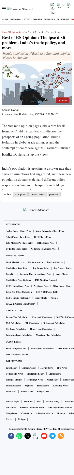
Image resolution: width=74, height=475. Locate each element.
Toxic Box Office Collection (19, 292)
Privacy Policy (53, 401)
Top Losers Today (41, 268)
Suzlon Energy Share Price (18, 231)
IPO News (62, 367)
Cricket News (55, 373)
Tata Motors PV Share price (19, 243)
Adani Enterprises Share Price (50, 231)
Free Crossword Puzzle (17, 354)
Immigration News (35, 373)
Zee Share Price (41, 286)
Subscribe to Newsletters (42, 348)
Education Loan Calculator (19, 335)
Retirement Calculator (54, 323)
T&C (39, 401)
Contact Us (26, 413)
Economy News (60, 385)
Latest (26, 19)
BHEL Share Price (45, 243)
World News (52, 379)
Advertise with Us (44, 413)
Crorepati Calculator (42, 317)
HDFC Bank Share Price (17, 286)
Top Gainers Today (63, 268)
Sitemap (61, 413)
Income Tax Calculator (17, 317)
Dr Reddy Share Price (16, 248)
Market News (46, 367)
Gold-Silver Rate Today (17, 268)
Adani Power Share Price (18, 237)
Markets (49, 19)
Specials (22, 31)
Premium (15, 19)
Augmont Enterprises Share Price (36, 274)
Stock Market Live (15, 262)
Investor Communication (32, 407)
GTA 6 (54, 298)
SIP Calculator (32, 323)
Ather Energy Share (62, 286)
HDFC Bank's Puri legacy (18, 298)
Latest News (11, 367)
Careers (9, 419)
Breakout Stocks (55, 262)
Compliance (11, 413)
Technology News (34, 379)
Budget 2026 (43, 391)
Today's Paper (13, 401)
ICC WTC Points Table (47, 292)
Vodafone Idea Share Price (43, 248)
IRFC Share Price (42, 237)
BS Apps (21, 419)
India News (11, 391)
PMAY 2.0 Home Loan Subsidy (21, 303)
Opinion (13, 31)
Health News (43, 385)
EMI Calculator (13, 323)
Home (5, 19)
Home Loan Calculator (41, 329)
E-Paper (37, 19)
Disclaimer (11, 407)
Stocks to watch (35, 262)
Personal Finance (14, 379)
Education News (13, 385)
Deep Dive (11, 274)
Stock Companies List (16, 348)
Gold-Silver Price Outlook (18, 280)
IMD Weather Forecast (46, 280)
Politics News (27, 391)
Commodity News (14, 373)
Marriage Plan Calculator (48, 335)
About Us (28, 401)
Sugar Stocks (41, 298)
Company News (29, 367)
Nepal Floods (62, 274)
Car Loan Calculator (16, 329)
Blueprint (63, 19)
